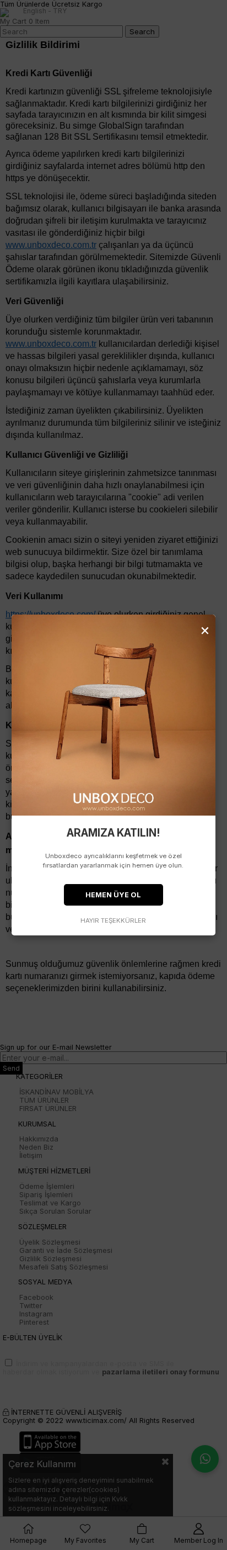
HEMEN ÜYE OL (113, 895)
